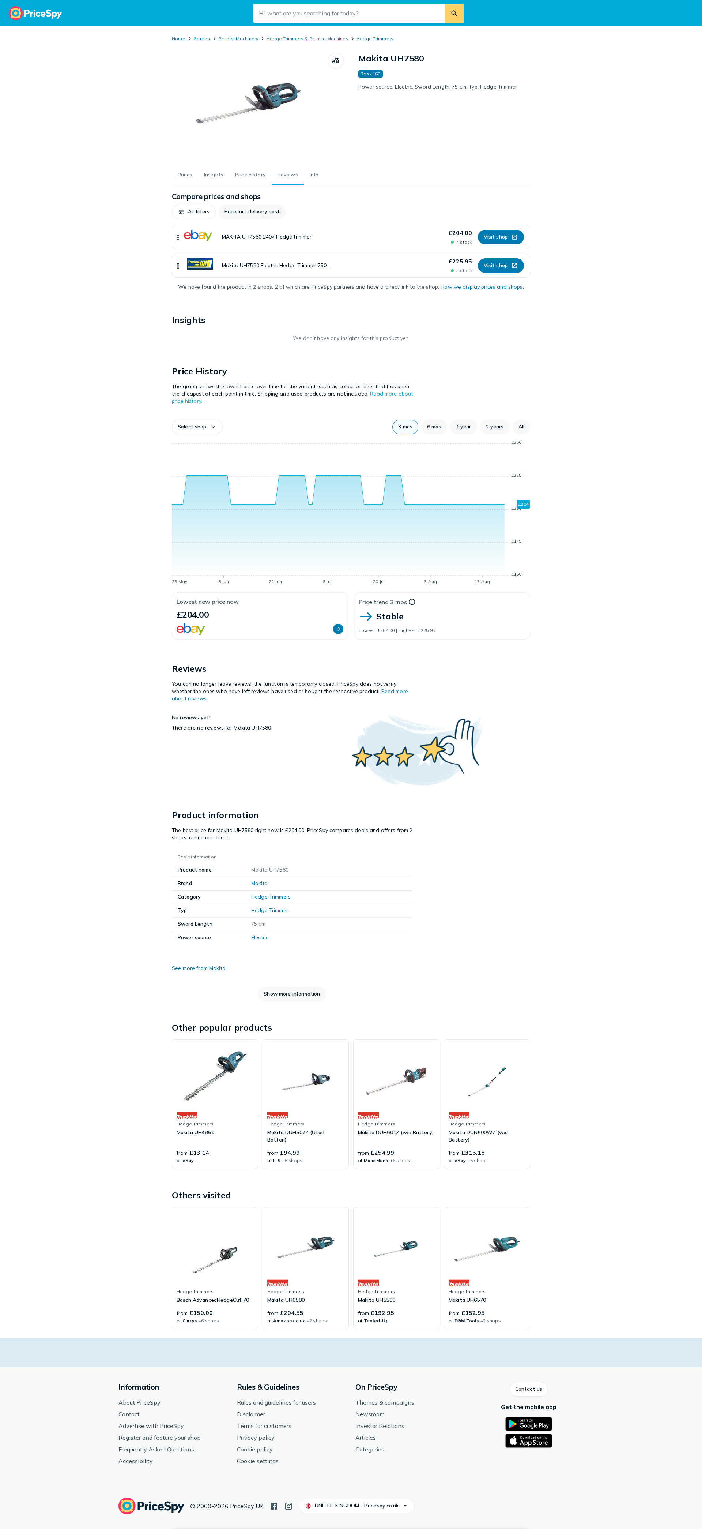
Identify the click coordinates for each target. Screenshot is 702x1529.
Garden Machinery (238, 38)
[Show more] (178, 237)
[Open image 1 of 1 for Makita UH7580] (250, 107)
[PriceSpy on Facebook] (273, 1505)
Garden (201, 38)
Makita (259, 883)
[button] (194, 212)
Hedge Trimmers (374, 38)
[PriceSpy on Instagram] (288, 1505)
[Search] (454, 13)
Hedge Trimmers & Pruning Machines (307, 38)
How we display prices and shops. (482, 287)
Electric (259, 937)
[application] (351, 513)
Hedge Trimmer (269, 910)
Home (178, 38)
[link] (215, 1104)
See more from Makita (199, 968)
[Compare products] (336, 61)
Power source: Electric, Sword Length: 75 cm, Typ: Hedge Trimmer (437, 86)
